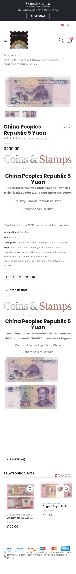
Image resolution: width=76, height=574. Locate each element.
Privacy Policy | (17, 555)
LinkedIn (20, 277)
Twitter (13, 277)
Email (33, 277)
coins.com (24, 252)
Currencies (42, 242)
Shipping (9, 557)
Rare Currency (39, 260)
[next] (69, 126)
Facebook (7, 277)
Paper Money (41, 256)
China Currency (30, 247)
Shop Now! (38, 15)
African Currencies (15, 515)
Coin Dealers (46, 247)
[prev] (64, 126)
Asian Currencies (27, 242)
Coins (57, 247)
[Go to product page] (20, 496)
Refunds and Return (55, 555)
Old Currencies (25, 256)
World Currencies (58, 242)
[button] (7, 40)
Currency (36, 252)
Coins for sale (11, 252)
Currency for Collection (53, 252)
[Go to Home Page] (5, 55)
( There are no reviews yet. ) (34, 138)
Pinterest (27, 277)
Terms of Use (34, 555)
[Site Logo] (19, 40)
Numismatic (10, 256)
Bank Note (16, 247)
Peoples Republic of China (17, 260)
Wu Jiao (8, 265)
